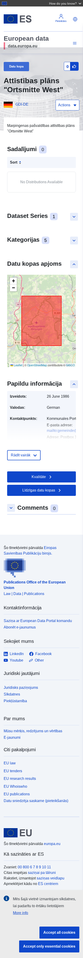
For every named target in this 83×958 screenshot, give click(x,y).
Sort (13, 162)
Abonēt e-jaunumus (20, 627)
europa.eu (52, 844)
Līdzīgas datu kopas (38, 490)
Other (39, 660)
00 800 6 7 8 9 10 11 (34, 867)
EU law (10, 763)
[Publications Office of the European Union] (40, 566)
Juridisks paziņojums (21, 688)
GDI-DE (21, 104)
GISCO (70, 365)
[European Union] (40, 832)
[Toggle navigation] (74, 43)
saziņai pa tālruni (42, 873)
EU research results (20, 779)
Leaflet (17, 365)
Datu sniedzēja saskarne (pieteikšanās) (36, 801)
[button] (65, 3)
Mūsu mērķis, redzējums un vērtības (33, 731)
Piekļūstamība (15, 701)
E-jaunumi (12, 737)
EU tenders (13, 771)
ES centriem (48, 884)
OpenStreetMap (37, 365)
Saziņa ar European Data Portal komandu (38, 621)
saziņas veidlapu (50, 878)
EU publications (17, 794)
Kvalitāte (39, 477)
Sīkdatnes (12, 694)
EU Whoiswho (15, 786)
